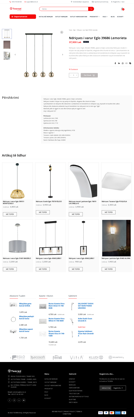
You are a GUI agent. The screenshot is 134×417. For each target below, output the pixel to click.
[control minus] (70, 75)
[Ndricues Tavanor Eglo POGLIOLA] (116, 181)
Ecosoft (72, 382)
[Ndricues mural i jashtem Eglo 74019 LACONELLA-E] (83, 181)
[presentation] (11, 357)
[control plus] (76, 75)
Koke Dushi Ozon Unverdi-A (85, 320)
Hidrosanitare (74, 388)
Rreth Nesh (73, 402)
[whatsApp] (123, 63)
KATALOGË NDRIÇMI (51, 379)
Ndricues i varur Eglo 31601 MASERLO (17, 258)
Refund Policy (57, 411)
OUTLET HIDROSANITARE (53, 385)
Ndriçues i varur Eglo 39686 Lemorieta (87, 30)
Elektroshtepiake (75, 391)
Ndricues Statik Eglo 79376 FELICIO (49, 201)
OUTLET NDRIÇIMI (50, 382)
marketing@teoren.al (19, 392)
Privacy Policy (69, 411)
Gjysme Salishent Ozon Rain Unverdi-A (86, 333)
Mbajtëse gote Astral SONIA (25, 305)
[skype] (130, 63)
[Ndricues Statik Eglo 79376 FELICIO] (50, 181)
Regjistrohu (116, 2)
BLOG (46, 395)
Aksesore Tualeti (17, 295)
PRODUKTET (49, 389)
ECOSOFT (48, 398)
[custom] (9, 400)
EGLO (46, 392)
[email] (126, 63)
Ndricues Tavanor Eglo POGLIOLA (114, 201)
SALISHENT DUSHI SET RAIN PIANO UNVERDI (85, 306)
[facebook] (115, 63)
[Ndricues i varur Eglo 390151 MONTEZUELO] (17, 181)
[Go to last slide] (15, 54)
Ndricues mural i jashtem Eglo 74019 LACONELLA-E (82, 202)
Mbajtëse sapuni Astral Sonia (26, 330)
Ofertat (72, 379)
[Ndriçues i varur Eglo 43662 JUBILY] (83, 238)
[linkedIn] (119, 63)
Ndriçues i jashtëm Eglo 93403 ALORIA (116, 258)
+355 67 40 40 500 (17, 394)
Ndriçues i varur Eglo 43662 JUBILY (81, 258)
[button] (7, 34)
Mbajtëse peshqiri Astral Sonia (26, 317)
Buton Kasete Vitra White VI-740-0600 (56, 320)
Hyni (123, 2)
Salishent (72, 295)
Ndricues (72, 385)
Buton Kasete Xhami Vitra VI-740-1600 (57, 333)
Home (70, 30)
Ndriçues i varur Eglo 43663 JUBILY (48, 258)
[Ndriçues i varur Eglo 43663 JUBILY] (50, 238)
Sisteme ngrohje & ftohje (79, 396)
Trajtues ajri (74, 393)
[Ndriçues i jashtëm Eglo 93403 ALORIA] (116, 238)
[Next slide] (62, 54)
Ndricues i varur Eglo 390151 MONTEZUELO (13, 202)
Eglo (74, 30)
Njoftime (72, 399)
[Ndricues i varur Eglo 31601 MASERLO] (17, 238)
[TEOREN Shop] (23, 9)
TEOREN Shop (17, 413)
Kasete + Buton (46, 295)
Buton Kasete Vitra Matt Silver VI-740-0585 (56, 306)
